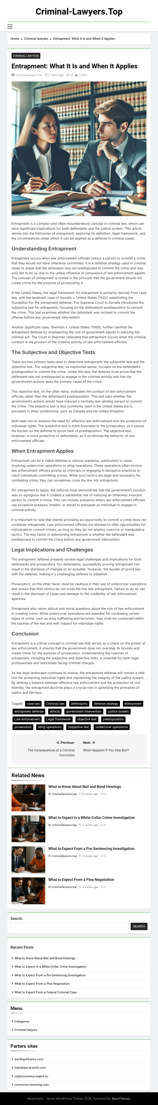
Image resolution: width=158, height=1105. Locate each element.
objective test (86, 719)
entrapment (133, 704)
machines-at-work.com (30, 1067)
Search (16, 918)
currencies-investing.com (31, 1085)
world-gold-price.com (28, 1059)
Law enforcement (27, 719)
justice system (118, 711)
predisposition (113, 719)
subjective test (78, 727)
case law (33, 704)
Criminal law (55, 704)
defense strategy (106, 704)
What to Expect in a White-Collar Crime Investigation (91, 818)
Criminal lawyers (26, 56)
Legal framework (58, 719)
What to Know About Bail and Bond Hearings (84, 787)
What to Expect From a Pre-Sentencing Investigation (91, 849)
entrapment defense (28, 711)
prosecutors (22, 727)
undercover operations (111, 727)
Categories (21, 1021)
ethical (55, 711)
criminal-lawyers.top (79, 11)
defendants (79, 704)
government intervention (83, 711)
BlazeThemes (121, 1098)
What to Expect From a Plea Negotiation (81, 880)
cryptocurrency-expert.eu (31, 1076)
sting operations (50, 727)
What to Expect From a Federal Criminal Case (45, 992)
